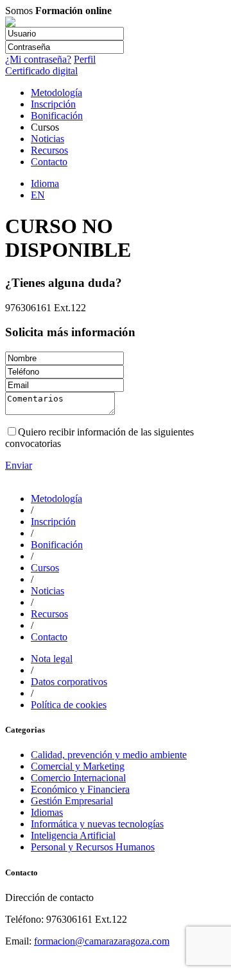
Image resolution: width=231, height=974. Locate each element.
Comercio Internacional (78, 777)
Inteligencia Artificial (73, 835)
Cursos (45, 567)
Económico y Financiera (80, 789)
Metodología (56, 92)
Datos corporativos (69, 681)
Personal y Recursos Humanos (93, 846)
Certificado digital (41, 70)
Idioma (45, 183)
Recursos (49, 150)
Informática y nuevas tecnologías (97, 823)
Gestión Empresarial (72, 800)
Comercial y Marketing (77, 766)
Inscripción (53, 104)
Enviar (18, 465)
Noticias (47, 138)
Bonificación (57, 115)
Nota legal (52, 658)
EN (38, 195)
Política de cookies (69, 704)
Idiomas (47, 812)
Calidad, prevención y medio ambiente (109, 754)
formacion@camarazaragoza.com (101, 941)
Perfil (85, 59)
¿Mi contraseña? (38, 59)
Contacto (49, 161)
